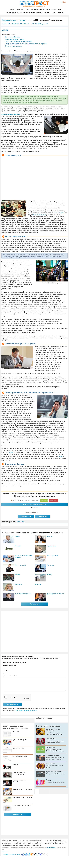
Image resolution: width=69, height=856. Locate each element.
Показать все (17, 814)
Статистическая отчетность (22, 805)
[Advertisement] (34, 178)
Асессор (18, 546)
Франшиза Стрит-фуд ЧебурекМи (53, 730)
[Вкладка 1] (36, 791)
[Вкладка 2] (42, 791)
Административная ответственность (19, 773)
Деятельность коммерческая (22, 789)
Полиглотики (50, 747)
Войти (63, 2)
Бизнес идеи (29, 9)
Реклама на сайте (15, 854)
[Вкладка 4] (47, 791)
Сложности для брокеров (13, 46)
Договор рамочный (19, 781)
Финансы (20, 9)
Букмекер (38, 584)
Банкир (17, 536)
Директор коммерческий (23, 594)
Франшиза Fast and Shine (54, 772)
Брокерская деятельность (11, 114)
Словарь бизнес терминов (13, 20)
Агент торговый (20, 565)
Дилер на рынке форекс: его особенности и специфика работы (26, 44)
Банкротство (30, 13)
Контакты (5, 854)
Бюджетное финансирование (22, 797)
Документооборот (18, 748)
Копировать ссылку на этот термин (34, 504)
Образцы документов (43, 13)
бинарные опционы (39, 215)
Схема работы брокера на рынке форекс (18, 41)
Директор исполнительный (56, 594)
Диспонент (18, 584)
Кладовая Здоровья (52, 755)
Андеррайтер (51, 546)
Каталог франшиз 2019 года (15, 13)
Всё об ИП (12, 9)
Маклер (17, 574)
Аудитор (49, 536)
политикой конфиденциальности (26, 710)
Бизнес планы (56, 9)
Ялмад (48, 780)
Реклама (60, 13)
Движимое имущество (20, 740)
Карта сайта (4, 851)
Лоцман (49, 574)
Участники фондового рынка (14, 39)
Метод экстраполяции (20, 756)
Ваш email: (34, 507)
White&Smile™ (51, 739)
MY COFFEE (50, 763)
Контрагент (16, 731)
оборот (11, 452)
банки (60, 456)
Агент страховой (52, 555)
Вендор (15, 764)
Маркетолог (50, 565)
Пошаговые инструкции (42, 9)
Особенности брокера (12, 37)
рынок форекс (59, 213)
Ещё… (54, 13)
